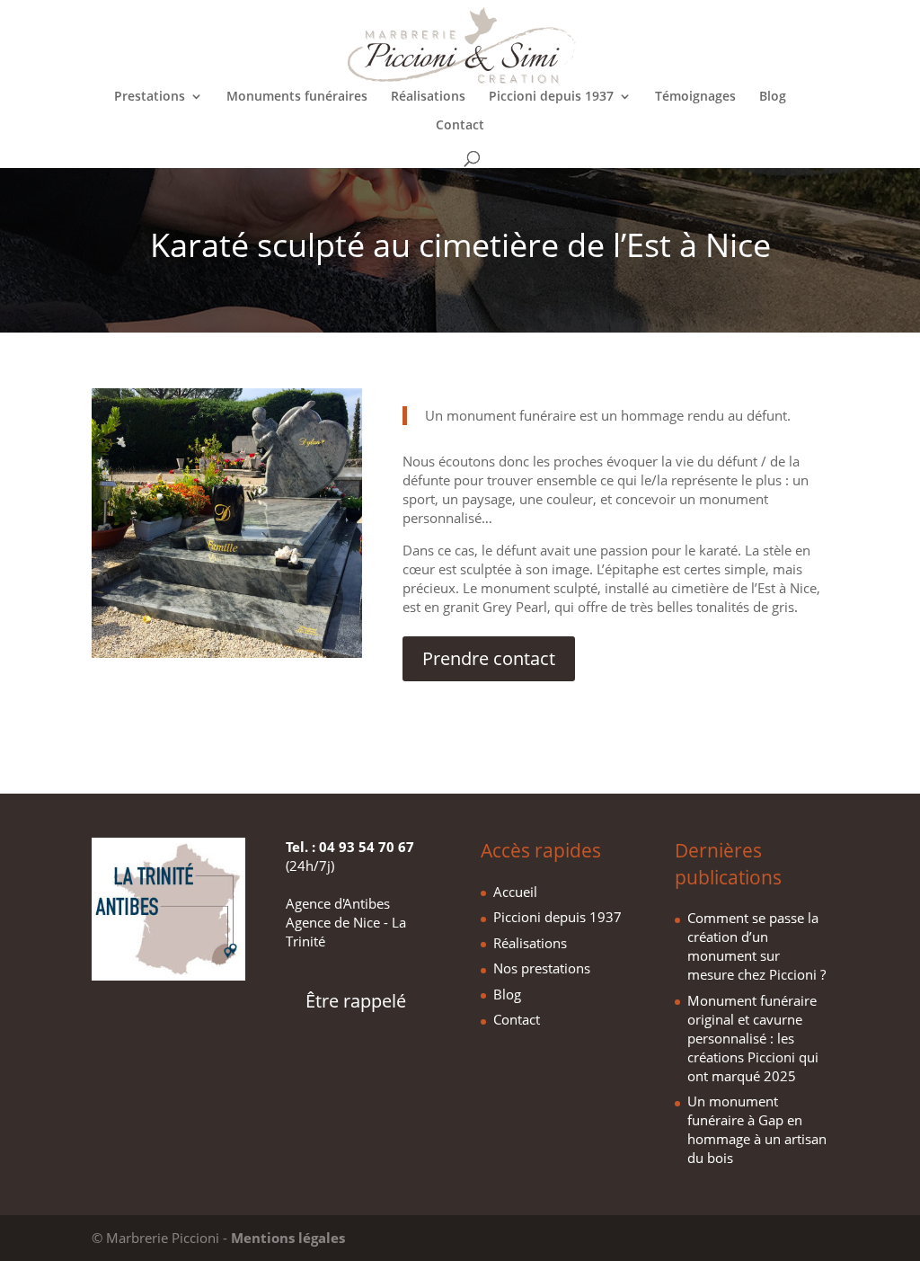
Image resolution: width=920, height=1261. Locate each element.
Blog (772, 97)
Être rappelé (355, 1001)
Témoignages (695, 97)
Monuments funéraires (296, 97)
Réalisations (428, 97)
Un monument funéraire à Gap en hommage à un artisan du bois (757, 1129)
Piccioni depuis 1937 (551, 97)
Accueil (515, 892)
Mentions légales (288, 1238)
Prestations (149, 97)
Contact (460, 126)
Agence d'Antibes (338, 903)
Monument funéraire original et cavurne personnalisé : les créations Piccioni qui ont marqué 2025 (752, 1038)
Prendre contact (488, 658)
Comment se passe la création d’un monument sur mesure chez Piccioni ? (756, 946)
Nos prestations (541, 968)
